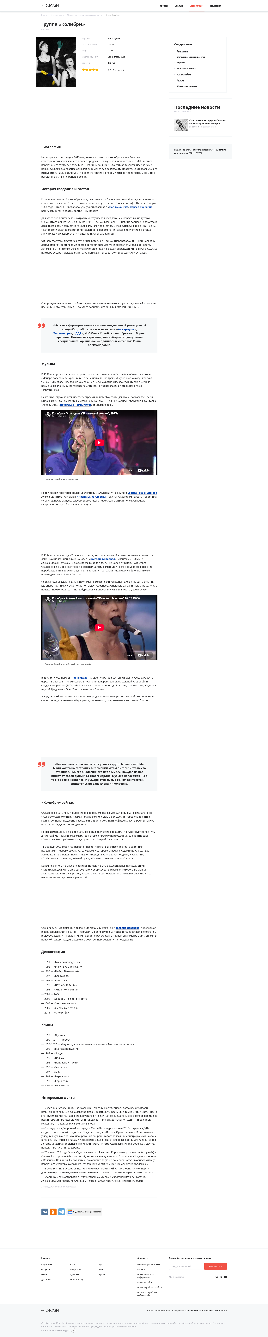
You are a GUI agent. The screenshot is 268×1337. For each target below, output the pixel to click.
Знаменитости (58, 15)
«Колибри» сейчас (186, 68)
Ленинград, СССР (116, 56)
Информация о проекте (148, 1264)
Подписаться (215, 1266)
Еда (100, 1264)
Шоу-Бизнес (47, 1264)
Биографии (196, 5)
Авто (72, 1264)
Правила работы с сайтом (149, 1287)
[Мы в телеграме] (221, 1277)
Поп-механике (118, 207)
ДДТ (78, 333)
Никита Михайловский (92, 496)
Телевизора (62, 333)
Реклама (141, 1269)
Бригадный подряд (102, 559)
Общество (194, 127)
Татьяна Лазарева (127, 927)
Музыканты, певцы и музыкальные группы (84, 15)
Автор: (58, 1187)
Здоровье (74, 1274)
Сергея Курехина (141, 207)
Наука (44, 1274)
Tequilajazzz (79, 677)
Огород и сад (76, 1279)
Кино (101, 1269)
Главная (44, 15)
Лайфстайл (75, 1269)
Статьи (179, 5)
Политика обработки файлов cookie (147, 1293)
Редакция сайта (144, 1282)
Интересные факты (187, 86)
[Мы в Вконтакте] (217, 1277)
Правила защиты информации (145, 1275)
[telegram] (61, 1211)
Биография (182, 51)
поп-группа (114, 38)
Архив (102, 1274)
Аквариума (126, 329)
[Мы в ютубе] (225, 1277)
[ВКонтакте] (44, 1211)
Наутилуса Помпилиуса (75, 404)
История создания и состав (191, 57)
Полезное (215, 5)
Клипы (180, 80)
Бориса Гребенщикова (142, 492)
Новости (163, 5)
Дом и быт (46, 1279)
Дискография (184, 74)
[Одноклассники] (53, 1211)
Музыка (181, 62)
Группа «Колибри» (113, 15)
